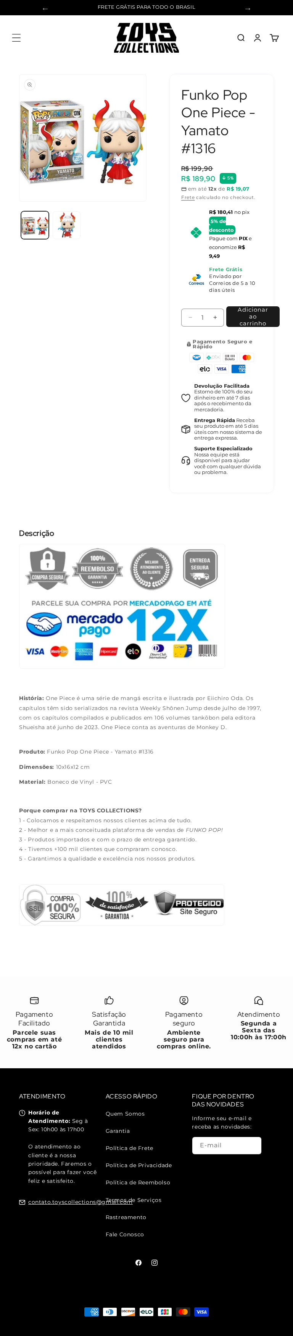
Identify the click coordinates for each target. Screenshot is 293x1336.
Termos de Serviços (134, 1200)
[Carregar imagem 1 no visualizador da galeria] (35, 225)
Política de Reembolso (138, 1182)
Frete (188, 197)
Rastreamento (126, 1217)
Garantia (118, 1130)
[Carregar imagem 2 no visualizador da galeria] (66, 225)
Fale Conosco (125, 1234)
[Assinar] (253, 1146)
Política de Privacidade (139, 1165)
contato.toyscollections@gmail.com (80, 1202)
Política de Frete (129, 1148)
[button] (16, 37)
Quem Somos (125, 1113)
